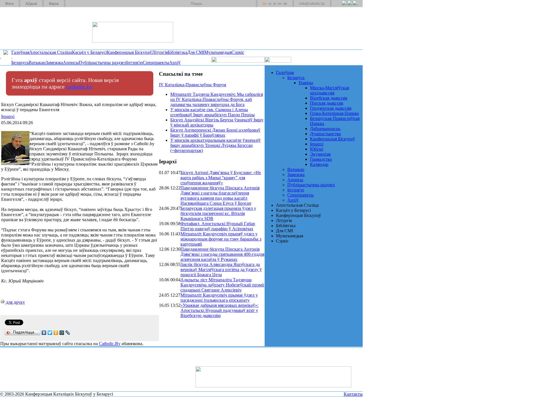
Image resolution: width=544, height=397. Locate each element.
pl (274, 4)
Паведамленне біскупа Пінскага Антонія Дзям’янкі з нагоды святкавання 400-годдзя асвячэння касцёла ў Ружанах (222, 254)
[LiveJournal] (68, 332)
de (285, 4)
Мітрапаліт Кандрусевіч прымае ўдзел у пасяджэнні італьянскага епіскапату (219, 298)
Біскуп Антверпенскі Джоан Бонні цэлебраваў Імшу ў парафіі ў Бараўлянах (215, 133)
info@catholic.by (312, 4)
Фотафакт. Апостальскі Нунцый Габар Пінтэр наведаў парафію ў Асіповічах (217, 226)
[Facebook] (355, 6)
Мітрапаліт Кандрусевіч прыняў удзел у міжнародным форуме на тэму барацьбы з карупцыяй (220, 238)
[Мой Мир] (62, 332)
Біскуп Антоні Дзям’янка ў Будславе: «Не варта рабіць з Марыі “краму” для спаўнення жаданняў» (220, 177)
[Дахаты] (72, 4)
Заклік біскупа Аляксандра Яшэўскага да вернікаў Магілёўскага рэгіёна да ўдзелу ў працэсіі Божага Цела (221, 269)
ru (269, 4)
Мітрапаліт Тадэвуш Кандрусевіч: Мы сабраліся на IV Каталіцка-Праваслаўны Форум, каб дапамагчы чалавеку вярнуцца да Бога (216, 99)
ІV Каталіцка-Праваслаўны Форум (192, 84)
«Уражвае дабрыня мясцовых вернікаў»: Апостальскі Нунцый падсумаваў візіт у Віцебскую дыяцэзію (219, 310)
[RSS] (344, 6)
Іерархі (7, 116)
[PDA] (339, 6)
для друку (15, 302)
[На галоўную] (21, 28)
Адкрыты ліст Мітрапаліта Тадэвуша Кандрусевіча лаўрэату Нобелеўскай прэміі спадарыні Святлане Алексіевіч (222, 284)
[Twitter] (349, 6)
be (265, 4)
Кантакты (353, 394)
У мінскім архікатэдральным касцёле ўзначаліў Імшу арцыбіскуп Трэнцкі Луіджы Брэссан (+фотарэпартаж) (215, 145)
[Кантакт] (78, 4)
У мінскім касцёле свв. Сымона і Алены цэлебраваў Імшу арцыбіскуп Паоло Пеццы (212, 112)
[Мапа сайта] (86, 4)
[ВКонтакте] (44, 332)
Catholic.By (109, 343)
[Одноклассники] (56, 332)
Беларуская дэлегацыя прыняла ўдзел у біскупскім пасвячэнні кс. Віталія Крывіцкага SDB (218, 213)
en (280, 4)
